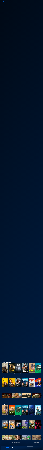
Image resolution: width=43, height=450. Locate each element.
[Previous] (1, 180)
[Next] (42, 180)
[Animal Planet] (3, 1)
